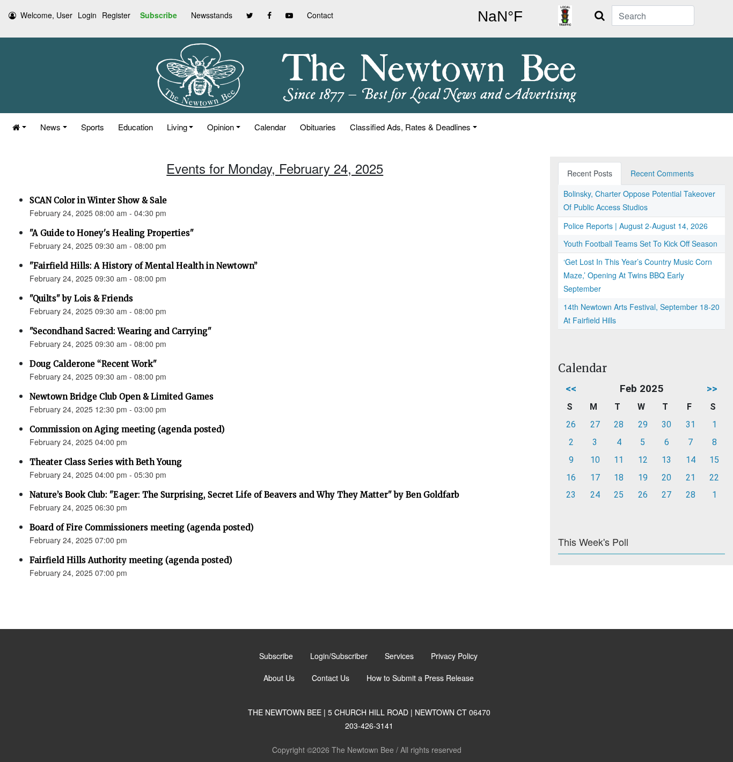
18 (619, 477)
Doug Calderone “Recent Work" (93, 364)
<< (571, 388)
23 (571, 495)
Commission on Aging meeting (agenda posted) (127, 429)
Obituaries (318, 126)
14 (690, 460)
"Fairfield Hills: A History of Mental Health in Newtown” (144, 266)
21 (690, 477)
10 (595, 460)
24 (595, 495)
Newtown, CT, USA (500, 16)
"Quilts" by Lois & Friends (81, 298)
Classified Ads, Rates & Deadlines (410, 126)
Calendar (270, 126)
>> (712, 388)
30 (666, 424)
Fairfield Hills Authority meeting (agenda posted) (131, 560)
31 (690, 424)
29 (643, 424)
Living (177, 126)
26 (571, 424)
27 (595, 424)
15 (714, 460)
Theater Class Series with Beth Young (106, 462)
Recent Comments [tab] (662, 173)
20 (666, 477)
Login (87, 15)
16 (571, 477)
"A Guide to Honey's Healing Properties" (112, 233)
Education (135, 126)
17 (595, 477)
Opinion (220, 126)
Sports (92, 126)
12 (643, 460)
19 (643, 477)
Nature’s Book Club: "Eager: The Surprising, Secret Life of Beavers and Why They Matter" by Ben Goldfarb (244, 495)
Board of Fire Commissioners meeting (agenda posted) (142, 527)
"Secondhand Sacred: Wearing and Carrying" (120, 331)
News (50, 126)
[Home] (19, 126)
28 (619, 424)
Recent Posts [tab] (589, 173)
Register (116, 15)
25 (619, 495)
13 (666, 460)
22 (714, 477)
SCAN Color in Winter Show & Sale (98, 200)
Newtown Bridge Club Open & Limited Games (122, 396)
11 (619, 460)
